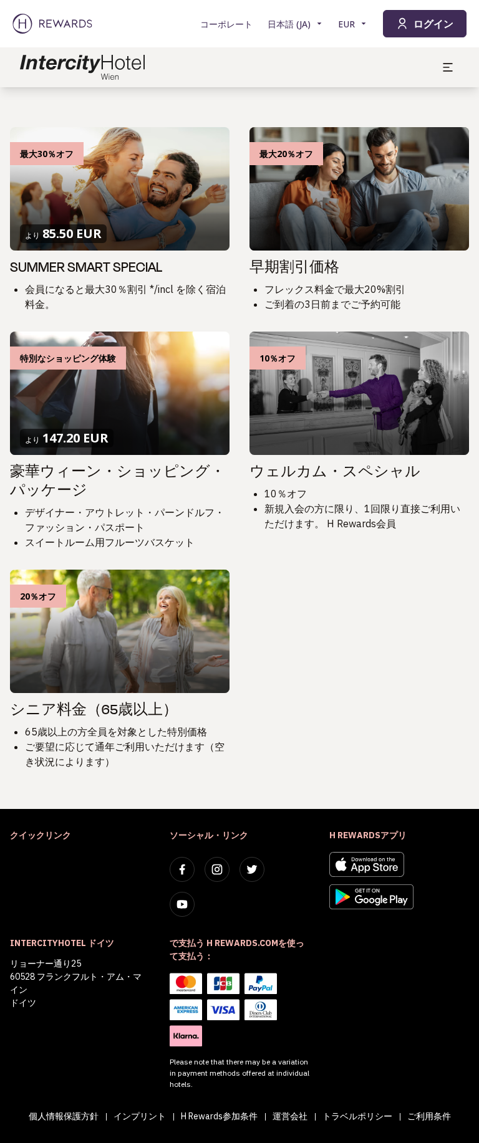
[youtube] (182, 904)
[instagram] (217, 869)
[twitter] (252, 869)
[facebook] (182, 869)
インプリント (140, 1116)
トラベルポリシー (357, 1116)
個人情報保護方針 (64, 1116)
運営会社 (290, 1116)
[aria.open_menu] (448, 67)
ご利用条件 (429, 1116)
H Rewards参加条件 (219, 1116)
